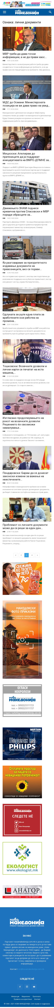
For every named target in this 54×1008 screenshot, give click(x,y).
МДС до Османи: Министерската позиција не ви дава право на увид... (26, 104)
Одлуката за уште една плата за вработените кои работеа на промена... (23, 318)
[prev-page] (16, 555)
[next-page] (37, 555)
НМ (4, 61)
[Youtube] (34, 986)
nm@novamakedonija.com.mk (31, 969)
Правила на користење (23, 999)
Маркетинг (26, 996)
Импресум (15, 996)
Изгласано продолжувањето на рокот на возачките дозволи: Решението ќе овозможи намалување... (23, 422)
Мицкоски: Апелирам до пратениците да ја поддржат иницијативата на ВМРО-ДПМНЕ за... (27, 157)
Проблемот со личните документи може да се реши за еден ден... (25, 526)
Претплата (37, 996)
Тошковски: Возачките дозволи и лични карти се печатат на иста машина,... (25, 369)
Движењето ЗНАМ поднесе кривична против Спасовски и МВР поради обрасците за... (26, 211)
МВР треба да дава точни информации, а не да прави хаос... (25, 55)
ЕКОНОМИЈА (7, 258)
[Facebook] (20, 986)
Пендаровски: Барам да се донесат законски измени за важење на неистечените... (25, 476)
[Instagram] (27, 986)
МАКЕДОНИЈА (7, 49)
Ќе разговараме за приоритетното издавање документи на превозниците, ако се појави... (25, 266)
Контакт (37, 999)
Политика (6, 98)
